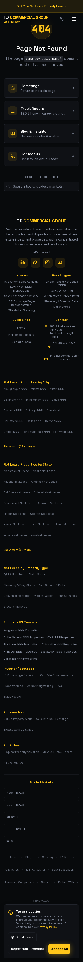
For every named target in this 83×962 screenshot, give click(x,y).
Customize (25, 937)
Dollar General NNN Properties (24, 637)
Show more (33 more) (18, 446)
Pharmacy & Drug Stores (19, 585)
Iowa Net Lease (41, 535)
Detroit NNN (11, 431)
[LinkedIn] (23, 263)
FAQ (59, 686)
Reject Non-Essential (27, 949)
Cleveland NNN (57, 410)
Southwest (15, 829)
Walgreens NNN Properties (21, 630)
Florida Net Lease (15, 513)
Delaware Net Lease (50, 503)
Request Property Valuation (21, 752)
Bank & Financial (67, 595)
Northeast (15, 793)
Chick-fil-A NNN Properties (59, 644)
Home (21, 327)
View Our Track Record (57, 752)
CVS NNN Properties (61, 637)
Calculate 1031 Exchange (52, 719)
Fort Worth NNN (63, 431)
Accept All (59, 949)
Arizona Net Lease (15, 481)
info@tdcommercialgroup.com (64, 357)
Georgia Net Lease (42, 513)
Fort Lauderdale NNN (36, 431)
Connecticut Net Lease (18, 503)
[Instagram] (48, 263)
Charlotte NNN (13, 410)
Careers (46, 882)
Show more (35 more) (18, 550)
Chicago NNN (34, 410)
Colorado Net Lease (47, 492)
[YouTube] (60, 263)
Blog (28, 857)
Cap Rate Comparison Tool (57, 675)
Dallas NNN (34, 421)
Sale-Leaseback (63, 869)
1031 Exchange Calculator (20, 675)
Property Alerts (13, 686)
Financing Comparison (19, 882)
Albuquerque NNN (15, 389)
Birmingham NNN (37, 399)
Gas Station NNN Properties (59, 651)
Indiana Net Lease (15, 535)
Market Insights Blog (40, 686)
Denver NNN (53, 421)
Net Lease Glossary (21, 334)
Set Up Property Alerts (18, 719)
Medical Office (43, 595)
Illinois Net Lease (66, 524)
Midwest (13, 817)
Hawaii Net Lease (15, 524)
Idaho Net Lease (40, 524)
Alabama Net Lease (16, 471)
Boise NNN (59, 399)
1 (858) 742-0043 (64, 343)
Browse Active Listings (18, 729)
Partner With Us (13, 762)
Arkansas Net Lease (44, 481)
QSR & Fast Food (14, 574)
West (10, 841)
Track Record (12, 696)
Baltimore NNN (13, 399)
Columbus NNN (13, 421)
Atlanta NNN (38, 389)
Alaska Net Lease (44, 471)
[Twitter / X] (35, 263)
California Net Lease (17, 492)
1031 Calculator (35, 869)
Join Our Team (21, 342)
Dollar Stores (37, 574)
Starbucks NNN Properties (21, 644)
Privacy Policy (48, 927)
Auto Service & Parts (52, 585)
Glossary (48, 857)
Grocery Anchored (15, 606)
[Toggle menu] (74, 19)
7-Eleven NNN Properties (20, 651)
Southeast (15, 805)
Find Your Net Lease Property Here (41, 6)
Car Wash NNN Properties (20, 658)
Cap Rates (12, 869)
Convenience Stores (17, 595)
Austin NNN (57, 389)
